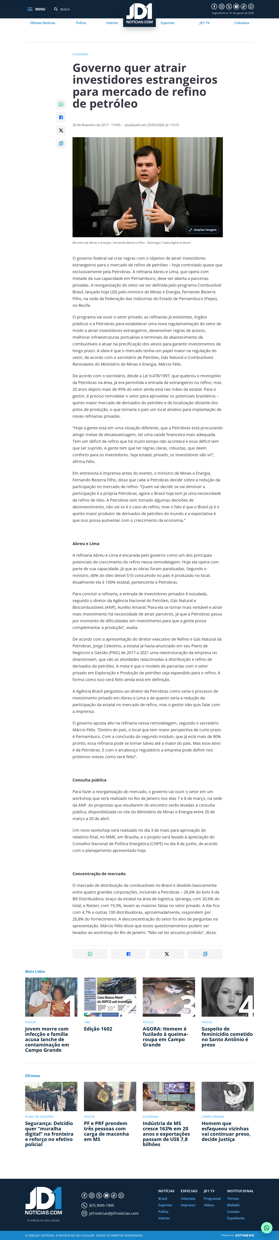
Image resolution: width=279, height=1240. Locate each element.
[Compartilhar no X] (61, 130)
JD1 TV (205, 23)
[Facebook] (214, 6)
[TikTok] (244, 6)
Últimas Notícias (42, 23)
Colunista (241, 23)
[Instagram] (221, 6)
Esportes (167, 23)
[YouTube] (236, 6)
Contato (233, 1211)
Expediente (235, 1218)
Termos (233, 1198)
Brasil (162, 1198)
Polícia (81, 23)
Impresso (188, 1205)
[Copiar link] (61, 143)
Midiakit (233, 1205)
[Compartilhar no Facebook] (61, 117)
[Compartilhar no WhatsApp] (61, 104)
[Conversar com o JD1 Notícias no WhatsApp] (266, 1227)
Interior (112, 23)
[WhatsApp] (251, 6)
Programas (212, 1198)
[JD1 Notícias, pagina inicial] (43, 1200)
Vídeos (209, 1205)
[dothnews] (244, 1235)
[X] (229, 6)
